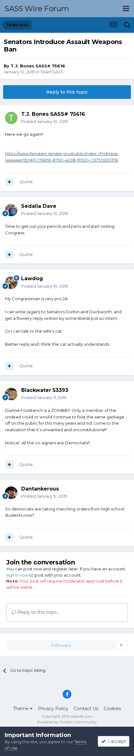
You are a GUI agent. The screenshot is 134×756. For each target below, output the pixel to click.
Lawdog (32, 278)
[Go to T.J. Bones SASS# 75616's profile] (11, 118)
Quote (26, 181)
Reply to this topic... (38, 612)
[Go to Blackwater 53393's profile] (11, 394)
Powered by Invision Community (67, 721)
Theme (21, 708)
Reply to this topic (67, 92)
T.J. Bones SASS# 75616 (38, 65)
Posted (44, 121)
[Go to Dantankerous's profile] (11, 492)
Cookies (112, 708)
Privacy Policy (53, 708)
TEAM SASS (52, 71)
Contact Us (86, 708)
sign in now (17, 575)
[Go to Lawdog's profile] (11, 282)
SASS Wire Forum (37, 8)
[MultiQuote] (9, 182)
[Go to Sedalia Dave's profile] (11, 210)
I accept (116, 741)
